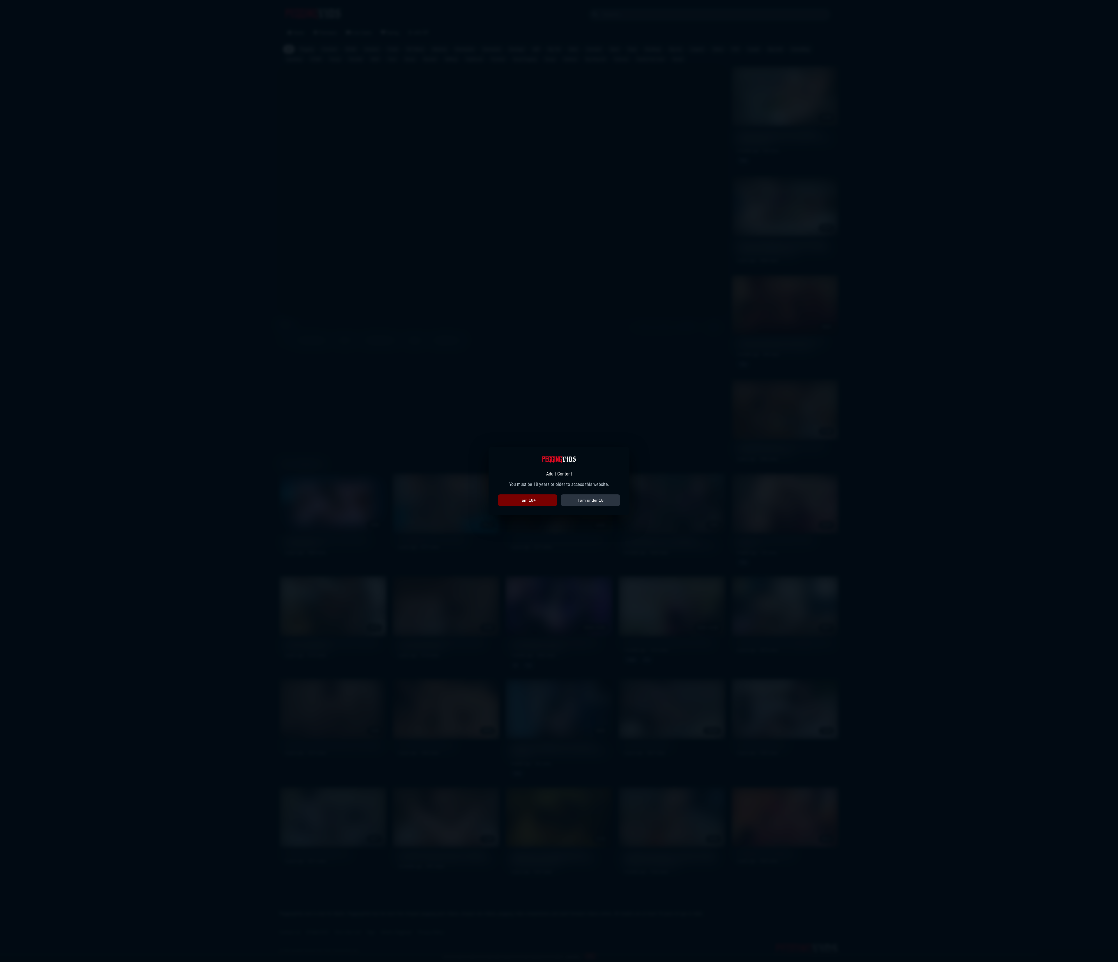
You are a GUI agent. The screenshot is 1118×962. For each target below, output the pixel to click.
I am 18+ (527, 500)
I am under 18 (591, 500)
